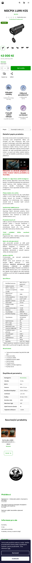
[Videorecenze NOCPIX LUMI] (16, 164)
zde (9, 548)
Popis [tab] (4, 129)
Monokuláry (23, 378)
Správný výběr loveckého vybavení (12, 510)
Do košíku (22, 68)
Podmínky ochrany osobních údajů (10, 531)
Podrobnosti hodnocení (16, 19)
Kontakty (4, 525)
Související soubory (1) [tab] (17, 129)
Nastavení (15, 553)
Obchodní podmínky (7, 529)
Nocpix (16, 14)
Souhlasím (15, 559)
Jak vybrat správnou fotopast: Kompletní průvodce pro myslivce (13, 505)
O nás (3, 527)
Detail (7, 453)
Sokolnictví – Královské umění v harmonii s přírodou (14, 499)
